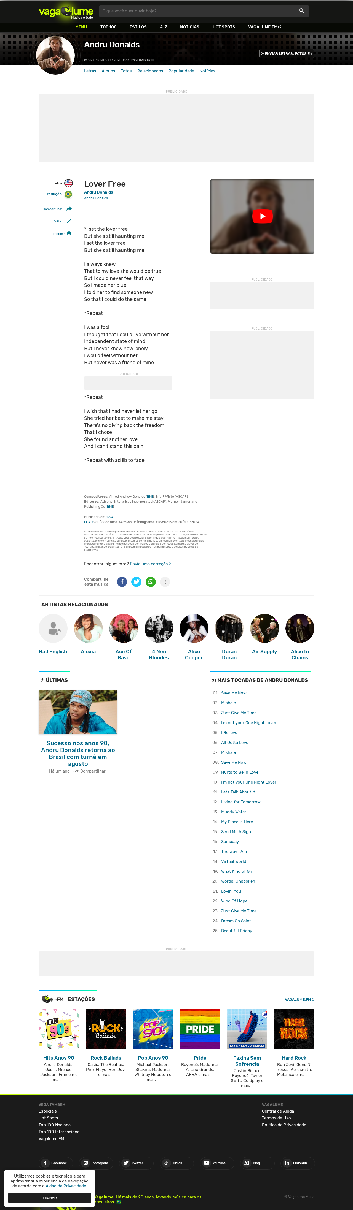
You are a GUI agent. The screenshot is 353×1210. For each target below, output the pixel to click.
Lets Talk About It (238, 792)
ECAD (88, 522)
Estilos (138, 27)
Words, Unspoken (238, 881)
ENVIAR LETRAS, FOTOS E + (289, 53)
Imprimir (59, 234)
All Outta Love (234, 742)
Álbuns (108, 71)
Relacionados (150, 71)
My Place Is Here (237, 821)
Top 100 (108, 27)
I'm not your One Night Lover (248, 722)
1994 (109, 517)
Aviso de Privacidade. (66, 1186)
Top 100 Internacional (60, 1131)
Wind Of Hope (234, 901)
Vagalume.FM (262, 27)
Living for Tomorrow (241, 802)
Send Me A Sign (236, 831)
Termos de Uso (276, 1118)
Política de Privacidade (284, 1124)
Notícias (189, 27)
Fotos (126, 71)
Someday (230, 841)
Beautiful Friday (236, 930)
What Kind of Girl (237, 871)
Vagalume (66, 11)
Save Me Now (234, 692)
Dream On (236, 920)
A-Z (163, 27)
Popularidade (181, 71)
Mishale (228, 702)
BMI (150, 497)
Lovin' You (231, 891)
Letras (90, 71)
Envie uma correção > (150, 563)
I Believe (229, 732)
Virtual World (233, 861)
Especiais (48, 1111)
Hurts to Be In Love (239, 772)
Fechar (50, 1198)
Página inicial (94, 60)
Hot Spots (224, 27)
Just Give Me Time (238, 712)
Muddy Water (233, 811)
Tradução (53, 194)
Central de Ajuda (278, 1111)
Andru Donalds (112, 45)
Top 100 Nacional (55, 1124)
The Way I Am (234, 851)
